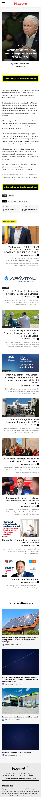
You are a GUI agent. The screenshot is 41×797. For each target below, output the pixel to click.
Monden (5, 536)
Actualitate (5, 243)
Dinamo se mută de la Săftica (9, 210)
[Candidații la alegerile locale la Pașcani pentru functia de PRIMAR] (20, 407)
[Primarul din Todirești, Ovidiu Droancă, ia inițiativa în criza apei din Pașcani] (20, 279)
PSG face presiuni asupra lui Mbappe (29, 210)
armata (10, 201)
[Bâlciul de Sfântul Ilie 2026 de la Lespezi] (20, 737)
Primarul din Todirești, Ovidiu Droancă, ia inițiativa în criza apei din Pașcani (20, 292)
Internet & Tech (7, 371)
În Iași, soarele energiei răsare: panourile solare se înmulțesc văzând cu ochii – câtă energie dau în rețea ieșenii (20, 639)
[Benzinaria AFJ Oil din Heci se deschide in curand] (20, 701)
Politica (20, 45)
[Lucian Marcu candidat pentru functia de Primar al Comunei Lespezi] (20, 447)
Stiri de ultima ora (9, 222)
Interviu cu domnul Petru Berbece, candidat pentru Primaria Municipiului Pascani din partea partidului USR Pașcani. (21, 379)
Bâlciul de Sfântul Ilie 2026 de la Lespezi (16, 752)
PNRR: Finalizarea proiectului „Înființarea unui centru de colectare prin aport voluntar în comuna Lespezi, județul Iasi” (20, 679)
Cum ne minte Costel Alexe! (25, 579)
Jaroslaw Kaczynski (19, 201)
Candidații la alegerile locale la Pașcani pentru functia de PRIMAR (22, 420)
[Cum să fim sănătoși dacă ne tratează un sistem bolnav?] (20, 528)
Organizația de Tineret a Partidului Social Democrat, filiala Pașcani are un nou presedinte (22, 501)
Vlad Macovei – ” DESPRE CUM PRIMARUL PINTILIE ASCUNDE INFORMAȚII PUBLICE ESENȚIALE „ (21, 250)
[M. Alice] (12, 64)
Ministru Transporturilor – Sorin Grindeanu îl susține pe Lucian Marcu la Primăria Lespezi (21, 333)
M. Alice (26, 63)
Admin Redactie (25, 255)
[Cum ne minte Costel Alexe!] (20, 567)
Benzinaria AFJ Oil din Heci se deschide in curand (20, 717)
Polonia (28, 201)
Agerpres (11, 195)
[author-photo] (3, 645)
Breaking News (7, 327)
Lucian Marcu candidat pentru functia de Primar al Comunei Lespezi (21, 460)
